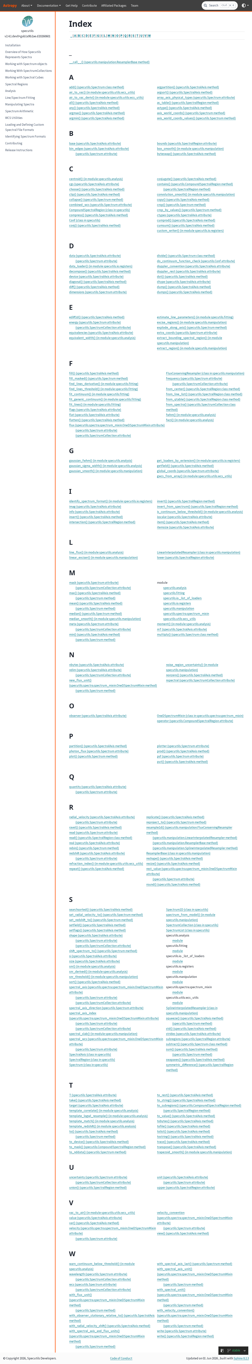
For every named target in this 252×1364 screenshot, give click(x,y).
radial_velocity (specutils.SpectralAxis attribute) (102, 817)
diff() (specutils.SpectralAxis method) (94, 287)
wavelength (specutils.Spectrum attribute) (98, 1274)
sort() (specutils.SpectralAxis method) (94, 982)
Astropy (10, 5)
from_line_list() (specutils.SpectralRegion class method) (204, 394)
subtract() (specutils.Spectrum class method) (196, 1044)
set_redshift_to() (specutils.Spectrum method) (101, 920)
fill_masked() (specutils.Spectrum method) (98, 378)
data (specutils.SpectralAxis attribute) (95, 256)
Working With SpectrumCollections (28, 70)
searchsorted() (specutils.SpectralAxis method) (101, 909)
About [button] (25, 6)
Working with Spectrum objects (26, 64)
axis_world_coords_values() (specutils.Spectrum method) (196, 118)
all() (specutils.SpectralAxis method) (93, 103)
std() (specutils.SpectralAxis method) (191, 1029)
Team (134, 6)
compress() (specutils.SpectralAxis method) (98, 215)
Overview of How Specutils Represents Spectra (23, 54)
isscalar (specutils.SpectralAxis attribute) (184, 517)
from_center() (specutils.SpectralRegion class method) (203, 389)
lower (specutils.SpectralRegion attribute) (185, 557)
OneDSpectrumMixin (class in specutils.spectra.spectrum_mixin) (200, 716)
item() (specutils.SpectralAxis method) (183, 522)
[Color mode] (245, 5)
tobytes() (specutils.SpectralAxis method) (185, 1121)
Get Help (72, 6)
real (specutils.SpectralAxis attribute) (94, 843)
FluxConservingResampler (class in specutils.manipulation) (205, 373)
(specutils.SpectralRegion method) (186, 189)
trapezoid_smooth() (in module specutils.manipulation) (194, 1152)
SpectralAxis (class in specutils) (90, 1054)
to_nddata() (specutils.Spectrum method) (97, 1152)
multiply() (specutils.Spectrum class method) (187, 634)
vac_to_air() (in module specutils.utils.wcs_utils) (102, 1213)
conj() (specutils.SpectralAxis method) (95, 225)
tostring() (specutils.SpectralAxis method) (185, 1137)
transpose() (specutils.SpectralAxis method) (186, 1147)
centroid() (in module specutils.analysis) (96, 179)
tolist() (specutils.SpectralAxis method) (183, 1131)
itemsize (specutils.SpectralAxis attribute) (185, 527)
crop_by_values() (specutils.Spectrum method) (189, 210)
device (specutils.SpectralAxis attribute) (96, 276)
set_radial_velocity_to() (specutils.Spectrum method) (106, 915)
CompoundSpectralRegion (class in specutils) (99, 210)
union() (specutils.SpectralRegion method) (98, 1187)
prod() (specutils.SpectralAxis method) (183, 751)
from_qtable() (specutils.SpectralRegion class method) (203, 399)
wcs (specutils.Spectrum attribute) (93, 1284)
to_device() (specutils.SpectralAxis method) (99, 1142)
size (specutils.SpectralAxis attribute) (94, 961)
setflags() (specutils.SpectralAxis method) (97, 930)
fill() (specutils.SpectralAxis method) (94, 373)
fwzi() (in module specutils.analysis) (190, 420)
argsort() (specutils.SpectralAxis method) (185, 92)
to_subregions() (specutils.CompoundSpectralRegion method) (199, 1105)
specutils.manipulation (178, 608)
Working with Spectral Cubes (24, 77)
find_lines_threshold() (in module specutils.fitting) (103, 389)
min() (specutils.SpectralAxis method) (94, 634)
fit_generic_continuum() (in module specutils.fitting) (105, 399)
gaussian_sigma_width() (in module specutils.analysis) (105, 466)
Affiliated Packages (113, 6)
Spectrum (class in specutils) (88, 1065)
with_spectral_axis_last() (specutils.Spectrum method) (194, 1264)
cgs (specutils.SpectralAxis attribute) (94, 184)
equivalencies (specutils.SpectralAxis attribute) (101, 333)
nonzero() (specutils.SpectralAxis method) (194, 675)
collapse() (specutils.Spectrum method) (96, 200)
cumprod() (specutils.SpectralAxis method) (186, 220)
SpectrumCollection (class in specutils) (192, 925)
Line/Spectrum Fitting (20, 97)
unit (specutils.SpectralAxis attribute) (182, 1177)
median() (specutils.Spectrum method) (95, 614)
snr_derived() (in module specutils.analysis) (98, 972)
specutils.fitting (174, 593)
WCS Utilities (14, 118)
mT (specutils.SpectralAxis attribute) (182, 629)
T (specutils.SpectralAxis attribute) (93, 1095)
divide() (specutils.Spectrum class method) (186, 256)
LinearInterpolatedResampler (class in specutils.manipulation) (198, 552)
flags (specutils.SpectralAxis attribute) (95, 410)
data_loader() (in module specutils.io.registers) (100, 266)
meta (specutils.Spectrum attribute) (94, 624)
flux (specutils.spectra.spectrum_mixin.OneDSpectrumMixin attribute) (117, 425)
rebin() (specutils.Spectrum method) (94, 848)
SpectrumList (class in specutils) (188, 930)
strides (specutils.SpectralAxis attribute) (193, 1034)
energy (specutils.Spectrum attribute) (95, 322)
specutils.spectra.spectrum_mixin (186, 614)
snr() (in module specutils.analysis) (92, 966)
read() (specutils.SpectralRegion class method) (100, 838)
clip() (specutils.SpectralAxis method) (94, 194)
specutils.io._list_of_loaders (182, 598)
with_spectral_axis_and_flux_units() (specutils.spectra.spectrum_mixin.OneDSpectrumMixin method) (107, 1336)
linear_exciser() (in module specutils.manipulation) (103, 557)
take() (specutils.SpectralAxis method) (95, 1100)
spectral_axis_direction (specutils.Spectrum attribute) (106, 1008)
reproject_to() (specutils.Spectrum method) (176, 822)
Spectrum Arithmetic (19, 111)
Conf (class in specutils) (84, 220)
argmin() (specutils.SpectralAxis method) (96, 118)
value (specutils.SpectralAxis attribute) (95, 1218)
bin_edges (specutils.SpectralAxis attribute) (99, 149)
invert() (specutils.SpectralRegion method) (186, 501)
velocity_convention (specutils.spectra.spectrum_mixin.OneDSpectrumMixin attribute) (194, 1218)
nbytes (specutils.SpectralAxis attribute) (96, 665)
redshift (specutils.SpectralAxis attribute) (97, 853)
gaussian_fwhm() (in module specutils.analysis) (100, 461)
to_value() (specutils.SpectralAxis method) (186, 1116)
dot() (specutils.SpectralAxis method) (182, 276)
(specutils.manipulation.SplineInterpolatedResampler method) (195, 848)
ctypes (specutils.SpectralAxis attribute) (184, 215)
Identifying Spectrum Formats (25, 136)
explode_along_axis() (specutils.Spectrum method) (192, 327)
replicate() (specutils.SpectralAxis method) (175, 817)
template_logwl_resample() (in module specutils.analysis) (108, 1116)
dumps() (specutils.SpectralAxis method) (184, 292)
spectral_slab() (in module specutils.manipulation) (103, 1034)
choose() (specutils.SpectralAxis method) (97, 189)
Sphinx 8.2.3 (241, 1358)
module (177, 940)
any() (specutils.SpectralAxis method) (94, 108)
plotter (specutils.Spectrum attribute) (183, 746)
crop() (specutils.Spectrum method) (181, 205)
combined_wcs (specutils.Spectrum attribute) (100, 205)
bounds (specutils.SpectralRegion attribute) (187, 143)
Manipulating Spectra (19, 104)
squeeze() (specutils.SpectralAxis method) (194, 1018)
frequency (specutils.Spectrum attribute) (194, 378)
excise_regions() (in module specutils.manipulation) (192, 322)
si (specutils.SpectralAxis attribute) (93, 956)
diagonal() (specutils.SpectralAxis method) (98, 282)
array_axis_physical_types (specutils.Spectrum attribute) (196, 97)
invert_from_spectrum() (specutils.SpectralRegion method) (197, 507)
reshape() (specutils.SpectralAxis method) (174, 858)
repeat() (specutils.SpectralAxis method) (96, 869)
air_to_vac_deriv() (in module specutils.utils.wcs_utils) (106, 97)
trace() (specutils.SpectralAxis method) (183, 1142)
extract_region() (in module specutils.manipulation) (192, 348)
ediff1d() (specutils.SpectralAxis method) (97, 317)
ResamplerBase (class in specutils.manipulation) (178, 853)
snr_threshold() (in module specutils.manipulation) (103, 977)
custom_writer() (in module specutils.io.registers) (190, 231)
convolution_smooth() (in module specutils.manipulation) (196, 194)
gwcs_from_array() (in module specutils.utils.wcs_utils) (194, 476)
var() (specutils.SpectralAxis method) (94, 1223)
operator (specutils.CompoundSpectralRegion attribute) (195, 721)
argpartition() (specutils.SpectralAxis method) (188, 87)
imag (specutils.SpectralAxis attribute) (95, 507)
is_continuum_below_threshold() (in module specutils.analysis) (200, 512)
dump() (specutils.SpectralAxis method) (184, 287)
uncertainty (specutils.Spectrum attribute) (98, 1177)
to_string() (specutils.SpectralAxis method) (186, 1100)
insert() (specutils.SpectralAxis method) (96, 517)
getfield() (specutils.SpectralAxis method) (185, 466)
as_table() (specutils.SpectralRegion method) (188, 103)
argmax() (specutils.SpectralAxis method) (97, 113)
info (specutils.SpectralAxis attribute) (94, 512)
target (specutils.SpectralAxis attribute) (96, 1105)
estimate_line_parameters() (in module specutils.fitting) (195, 317)
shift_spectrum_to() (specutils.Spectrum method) (103, 951)
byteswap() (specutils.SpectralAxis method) (186, 154)
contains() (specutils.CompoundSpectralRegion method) (195, 184)
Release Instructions (18, 150)
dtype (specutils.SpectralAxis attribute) (184, 282)
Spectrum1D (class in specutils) (187, 909)
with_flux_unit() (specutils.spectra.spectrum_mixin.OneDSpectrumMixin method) (107, 1300)
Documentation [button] (47, 6)
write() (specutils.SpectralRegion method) (185, 1336)
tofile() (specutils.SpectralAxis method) (183, 1126)
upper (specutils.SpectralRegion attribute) (186, 1187)
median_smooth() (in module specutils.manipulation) (105, 619)
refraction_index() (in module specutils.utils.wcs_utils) (106, 864)
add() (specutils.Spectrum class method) (96, 87)
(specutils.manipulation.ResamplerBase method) (185, 843)
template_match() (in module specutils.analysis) (101, 1121)
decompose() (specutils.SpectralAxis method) (100, 271)
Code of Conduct (121, 1358)
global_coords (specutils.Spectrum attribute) (188, 471)
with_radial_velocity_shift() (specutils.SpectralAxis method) (109, 1326)
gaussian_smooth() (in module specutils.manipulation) (105, 471)
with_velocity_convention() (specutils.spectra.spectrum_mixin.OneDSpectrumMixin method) (194, 1315)
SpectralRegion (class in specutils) (92, 1060)
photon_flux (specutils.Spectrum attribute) (99, 751)
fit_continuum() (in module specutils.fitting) (99, 394)
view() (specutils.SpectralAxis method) (183, 1233)
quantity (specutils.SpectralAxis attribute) (97, 787)
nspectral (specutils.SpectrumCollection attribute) (200, 680)
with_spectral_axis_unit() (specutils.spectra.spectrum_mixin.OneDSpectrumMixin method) (194, 1274)
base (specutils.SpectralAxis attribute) (95, 143)
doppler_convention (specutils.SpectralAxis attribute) (193, 266)
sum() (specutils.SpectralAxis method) (192, 1049)
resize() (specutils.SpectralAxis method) (173, 864)
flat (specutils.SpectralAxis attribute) (94, 415)
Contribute (89, 6)
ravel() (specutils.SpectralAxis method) (95, 827)
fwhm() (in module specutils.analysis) (191, 415)
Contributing (13, 143)
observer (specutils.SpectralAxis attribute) (98, 716)
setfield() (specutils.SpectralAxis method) (97, 925)
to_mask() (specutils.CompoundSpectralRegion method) (107, 1147)
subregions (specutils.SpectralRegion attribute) (198, 1039)
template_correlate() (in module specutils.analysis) (103, 1111)
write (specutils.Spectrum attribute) (181, 1331)
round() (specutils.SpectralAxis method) (173, 884)
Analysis (10, 91)
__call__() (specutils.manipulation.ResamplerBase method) (109, 62)
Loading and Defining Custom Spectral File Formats (24, 127)
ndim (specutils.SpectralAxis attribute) (95, 670)
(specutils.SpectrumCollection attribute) (103, 327)
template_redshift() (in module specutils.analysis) (102, 1126)
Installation (12, 45)
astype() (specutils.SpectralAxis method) (184, 108)
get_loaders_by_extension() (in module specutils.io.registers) (198, 461)
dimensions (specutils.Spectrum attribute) (98, 292)
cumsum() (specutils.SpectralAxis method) (186, 225)
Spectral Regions (16, 84)
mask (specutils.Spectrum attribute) (94, 583)
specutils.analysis (175, 588)
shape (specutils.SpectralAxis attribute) (96, 935)
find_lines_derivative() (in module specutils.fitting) (103, 384)
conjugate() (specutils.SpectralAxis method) (186, 179)
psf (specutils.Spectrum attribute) (180, 756)
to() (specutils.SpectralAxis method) (93, 1131)
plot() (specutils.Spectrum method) (93, 756)
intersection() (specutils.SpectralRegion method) (102, 522)
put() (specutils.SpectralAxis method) (182, 762)
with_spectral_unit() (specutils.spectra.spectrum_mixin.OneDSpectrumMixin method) (194, 1295)
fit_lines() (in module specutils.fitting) (95, 404)
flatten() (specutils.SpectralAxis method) (97, 420)
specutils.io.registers (177, 603)
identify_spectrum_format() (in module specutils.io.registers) (110, 501)
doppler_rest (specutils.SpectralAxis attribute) (189, 271)
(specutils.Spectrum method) (95, 598)
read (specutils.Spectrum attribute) (93, 833)
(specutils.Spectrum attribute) (96, 154)
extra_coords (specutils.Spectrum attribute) (187, 333)
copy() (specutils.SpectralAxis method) (183, 200)
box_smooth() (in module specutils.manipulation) (190, 149)
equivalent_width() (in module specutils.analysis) (102, 338)
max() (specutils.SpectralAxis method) (95, 593)
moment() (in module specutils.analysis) (184, 624)
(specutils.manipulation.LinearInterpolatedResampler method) (195, 838)
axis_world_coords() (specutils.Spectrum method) (191, 113)
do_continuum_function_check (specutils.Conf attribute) (196, 261)
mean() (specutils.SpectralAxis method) (95, 603)
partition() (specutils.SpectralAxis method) (98, 746)
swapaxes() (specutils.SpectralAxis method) (195, 1060)
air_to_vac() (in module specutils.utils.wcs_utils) (102, 92)
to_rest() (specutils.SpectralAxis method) (185, 1095)
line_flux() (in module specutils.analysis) (96, 552)
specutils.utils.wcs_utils (179, 619)
